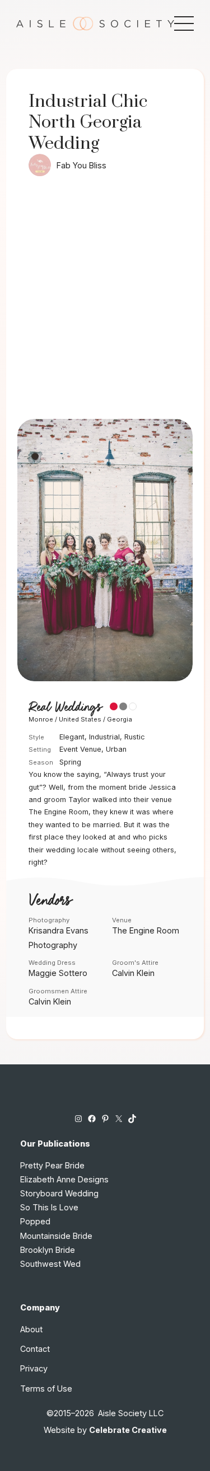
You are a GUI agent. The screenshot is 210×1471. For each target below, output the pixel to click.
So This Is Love (49, 1207)
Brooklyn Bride (47, 1250)
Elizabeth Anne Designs (64, 1179)
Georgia (119, 719)
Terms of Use (46, 1388)
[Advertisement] (105, 308)
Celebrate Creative (128, 1430)
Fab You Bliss (81, 165)
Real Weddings (65, 707)
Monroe (41, 719)
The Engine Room (145, 930)
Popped (35, 1221)
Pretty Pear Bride (52, 1165)
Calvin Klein (133, 973)
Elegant (72, 737)
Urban (116, 749)
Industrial (104, 737)
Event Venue (80, 749)
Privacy (34, 1368)
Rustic (134, 737)
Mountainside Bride (56, 1236)
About (31, 1329)
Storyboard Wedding (59, 1193)
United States (80, 719)
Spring (70, 762)
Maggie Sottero (58, 973)
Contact (35, 1349)
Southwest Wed (50, 1264)
